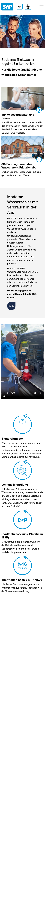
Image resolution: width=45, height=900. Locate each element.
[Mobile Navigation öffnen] (41, 8)
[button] (20, 7)
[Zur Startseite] (7, 6)
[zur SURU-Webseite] (11, 305)
